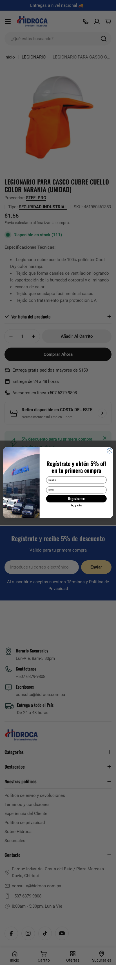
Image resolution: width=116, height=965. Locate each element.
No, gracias (76, 505)
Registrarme (76, 498)
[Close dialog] (109, 450)
